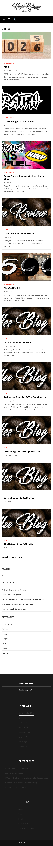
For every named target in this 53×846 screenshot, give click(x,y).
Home (20, 809)
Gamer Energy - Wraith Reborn (19, 121)
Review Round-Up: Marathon (14, 608)
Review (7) (23, 741)
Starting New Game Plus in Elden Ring (17, 604)
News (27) (23, 736)
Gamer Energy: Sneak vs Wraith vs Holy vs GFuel (24, 177)
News (4, 648)
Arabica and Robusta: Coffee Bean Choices (25, 397)
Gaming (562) (24, 732)
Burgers (5, 638)
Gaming (11, 63)
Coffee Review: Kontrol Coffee (19, 498)
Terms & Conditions (26, 828)
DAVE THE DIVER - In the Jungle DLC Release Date (23, 599)
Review (5, 652)
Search (21, 814)
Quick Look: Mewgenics (11, 594)
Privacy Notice (24, 823)
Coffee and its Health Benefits (19, 342)
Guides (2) (23, 746)
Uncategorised (8, 624)
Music (4, 633)
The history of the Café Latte (18, 544)
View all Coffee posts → (12, 557)
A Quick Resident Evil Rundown (14, 589)
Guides (4, 657)
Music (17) (23, 722)
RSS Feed (22, 818)
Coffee (6, 63)
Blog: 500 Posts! (12, 288)
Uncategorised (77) (26, 713)
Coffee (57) (23, 717)
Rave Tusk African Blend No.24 (19, 233)
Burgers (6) (23, 727)
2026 (6, 67)
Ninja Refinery (29, 843)
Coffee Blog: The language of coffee (22, 451)
